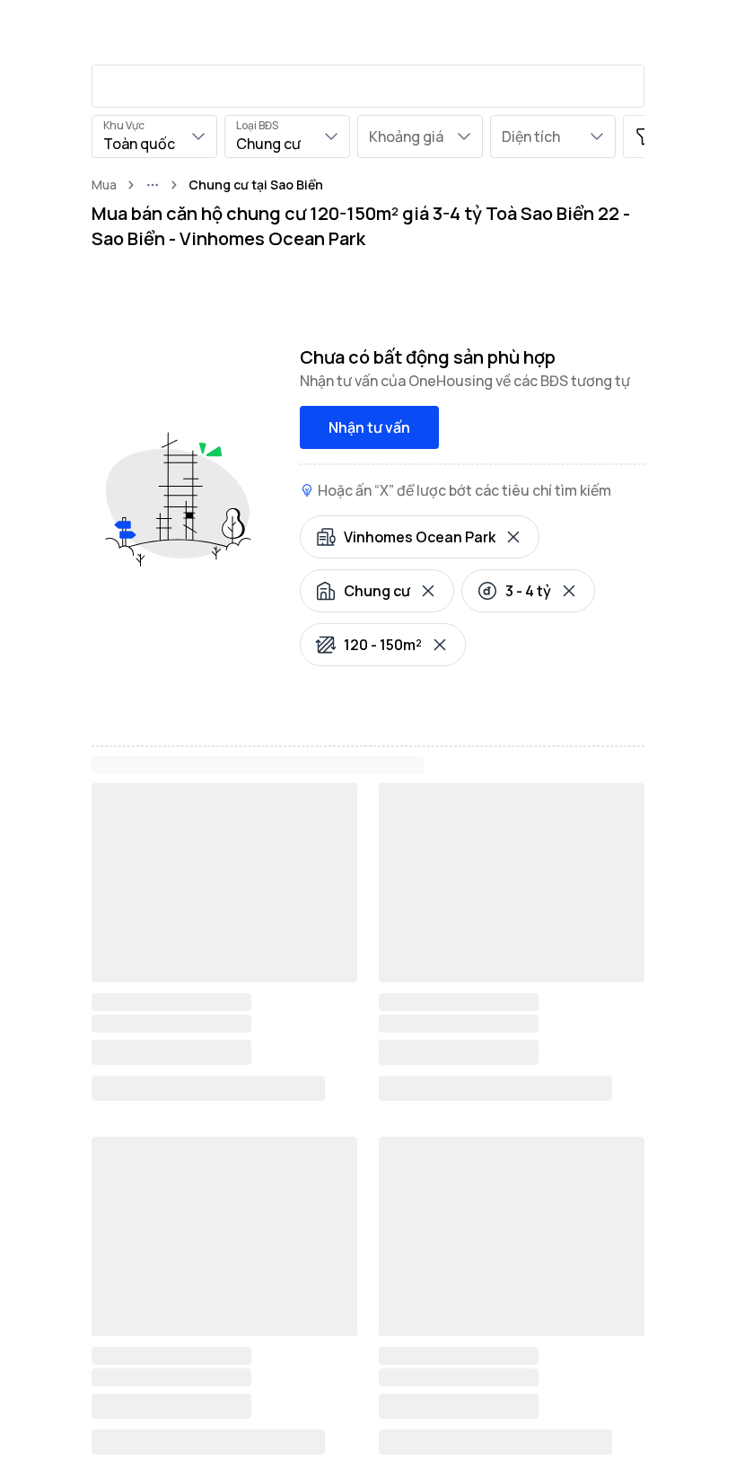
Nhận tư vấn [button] (369, 427)
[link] (255, 185)
